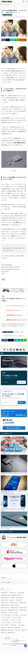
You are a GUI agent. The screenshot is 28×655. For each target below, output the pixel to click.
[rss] (23, 349)
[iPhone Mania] (6, 1)
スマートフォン (15, 620)
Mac (3, 610)
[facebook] (4, 349)
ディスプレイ (16, 622)
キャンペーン (5, 617)
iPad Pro (4, 602)
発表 (3, 632)
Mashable (9, 264)
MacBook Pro (13, 610)
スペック (4, 620)
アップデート (5, 615)
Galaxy (19, 597)
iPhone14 (5, 607)
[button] (3, 40)
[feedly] (20, 349)
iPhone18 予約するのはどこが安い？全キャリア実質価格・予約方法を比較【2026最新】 (18, 290)
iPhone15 (14, 607)
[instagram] (10, 349)
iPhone (13, 602)
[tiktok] (14, 349)
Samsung (23, 610)
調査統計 (11, 632)
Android (12, 592)
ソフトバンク (5, 622)
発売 (24, 630)
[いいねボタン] (3, 279)
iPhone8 (22, 602)
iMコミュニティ (22, 324)
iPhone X (23, 607)
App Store (5, 597)
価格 (10, 627)
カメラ (23, 615)
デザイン (4, 625)
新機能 (4, 630)
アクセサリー (13, 612)
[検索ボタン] (23, 1)
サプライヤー (16, 617)
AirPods (5, 14)
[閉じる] (25, 639)
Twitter (4, 612)
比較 (11, 630)
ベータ (21, 625)
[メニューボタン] (26, 1)
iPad (18, 600)
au (13, 597)
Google (4, 600)
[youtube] (17, 349)
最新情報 (10, 14)
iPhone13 (14, 605)
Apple (21, 332)
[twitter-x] (7, 349)
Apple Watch (16, 595)
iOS (12, 600)
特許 (17, 630)
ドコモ (13, 625)
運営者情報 (7, 637)
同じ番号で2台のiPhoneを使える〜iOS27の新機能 (13, 509)
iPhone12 (5, 605)
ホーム (2, 637)
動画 (17, 627)
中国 (3, 627)
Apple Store (5, 595)
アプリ (15, 615)
